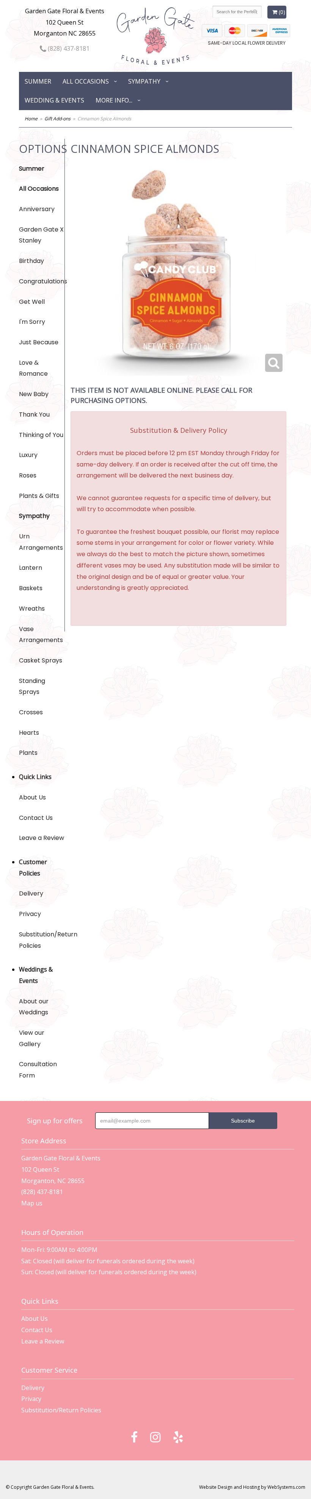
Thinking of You (41, 435)
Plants (28, 752)
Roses (27, 475)
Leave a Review (41, 837)
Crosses (31, 712)
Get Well (32, 301)
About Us (32, 797)
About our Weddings (34, 1007)
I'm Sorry (32, 321)
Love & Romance (33, 368)
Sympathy (144, 81)
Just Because (38, 342)
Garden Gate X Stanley (41, 235)
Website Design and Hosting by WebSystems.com (252, 1487)
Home (31, 118)
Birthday (31, 261)
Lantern (30, 567)
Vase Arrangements (41, 635)
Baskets (30, 588)
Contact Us (36, 817)
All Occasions (86, 81)
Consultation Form (38, 1070)
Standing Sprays (32, 686)
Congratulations (41, 281)
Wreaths (32, 608)
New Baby (34, 394)
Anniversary (37, 209)
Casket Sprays (40, 660)
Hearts (29, 732)
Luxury (28, 455)
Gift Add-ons (57, 118)
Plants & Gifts (39, 495)
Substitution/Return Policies (41, 940)
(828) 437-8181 (68, 48)
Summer (38, 81)
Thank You (34, 414)
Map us (31, 1203)
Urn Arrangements (41, 542)
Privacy (30, 914)
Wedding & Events (54, 100)
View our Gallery (31, 1038)
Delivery (31, 893)
